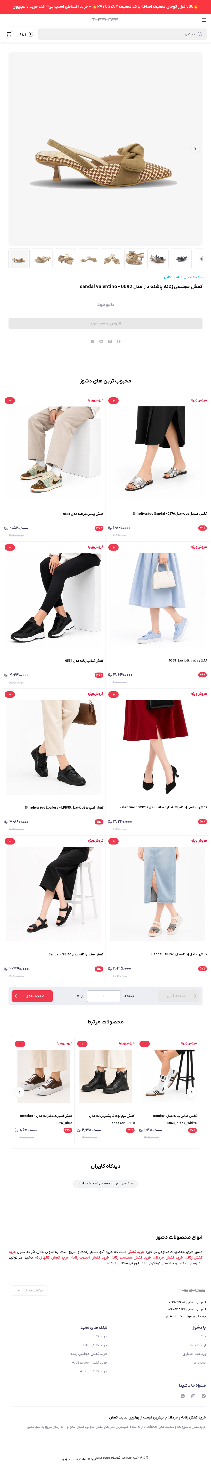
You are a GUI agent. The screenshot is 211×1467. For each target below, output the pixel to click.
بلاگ (202, 1336)
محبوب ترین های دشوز (105, 381)
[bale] (204, 1396)
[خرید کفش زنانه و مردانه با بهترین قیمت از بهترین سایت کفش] (105, 20)
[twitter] (110, 342)
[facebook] (118, 342)
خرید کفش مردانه (93, 1371)
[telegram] (101, 342)
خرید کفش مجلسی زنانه (88, 1353)
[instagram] (193, 1396)
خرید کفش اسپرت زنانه (89, 1362)
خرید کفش (99, 1336)
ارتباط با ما (198, 1345)
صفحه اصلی (193, 277)
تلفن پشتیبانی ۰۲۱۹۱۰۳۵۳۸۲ (187, 1302)
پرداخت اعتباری (194, 1353)
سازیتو (66, 1459)
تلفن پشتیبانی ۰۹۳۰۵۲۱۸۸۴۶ (187, 1309)
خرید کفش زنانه (95, 1345)
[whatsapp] (92, 342)
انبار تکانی (171, 277)
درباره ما (200, 1362)
